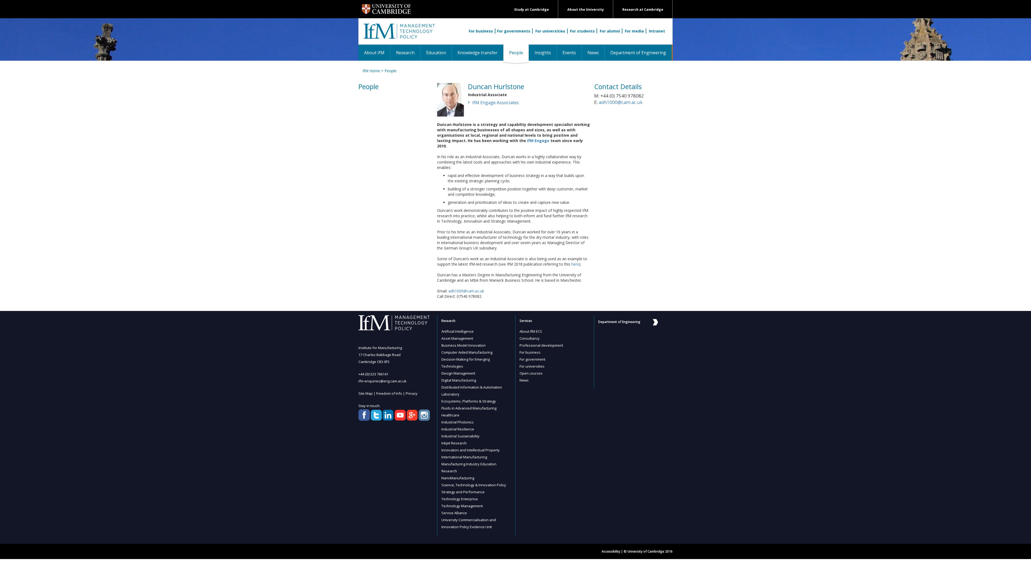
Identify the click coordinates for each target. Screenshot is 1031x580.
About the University (585, 9)
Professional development (541, 345)
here (575, 264)
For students (582, 31)
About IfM (374, 53)
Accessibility (611, 551)
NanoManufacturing (457, 478)
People (519, 52)
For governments (513, 31)
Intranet (657, 31)
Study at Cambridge (531, 9)
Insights (543, 53)
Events (569, 53)
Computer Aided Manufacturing (466, 352)
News (593, 53)
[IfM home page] (398, 34)
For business (481, 31)
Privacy (412, 393)
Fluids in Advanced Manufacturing (468, 408)
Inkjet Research (454, 443)
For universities (550, 31)
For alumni (610, 31)
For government (532, 359)
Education (436, 53)
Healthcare (450, 415)
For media (634, 31)
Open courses (531, 373)
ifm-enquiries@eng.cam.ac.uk (382, 381)
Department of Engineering (638, 53)
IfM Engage (538, 140)
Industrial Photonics (457, 422)
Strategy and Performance (463, 492)
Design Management (458, 373)
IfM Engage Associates (495, 102)
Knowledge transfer (478, 53)
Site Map (365, 393)
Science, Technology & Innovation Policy (473, 485)
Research (405, 53)
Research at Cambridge (642, 9)
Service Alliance (454, 512)
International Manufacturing (464, 457)
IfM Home (371, 70)
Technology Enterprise (459, 498)
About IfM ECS (531, 331)
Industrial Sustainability (460, 436)
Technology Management (462, 505)
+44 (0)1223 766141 (373, 374)
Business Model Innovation (463, 345)
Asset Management (457, 338)
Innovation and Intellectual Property (470, 450)
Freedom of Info (389, 393)
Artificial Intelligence (457, 331)
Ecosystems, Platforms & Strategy (468, 401)
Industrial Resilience (457, 429)
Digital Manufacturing (458, 380)
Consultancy (530, 338)
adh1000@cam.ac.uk (466, 290)
